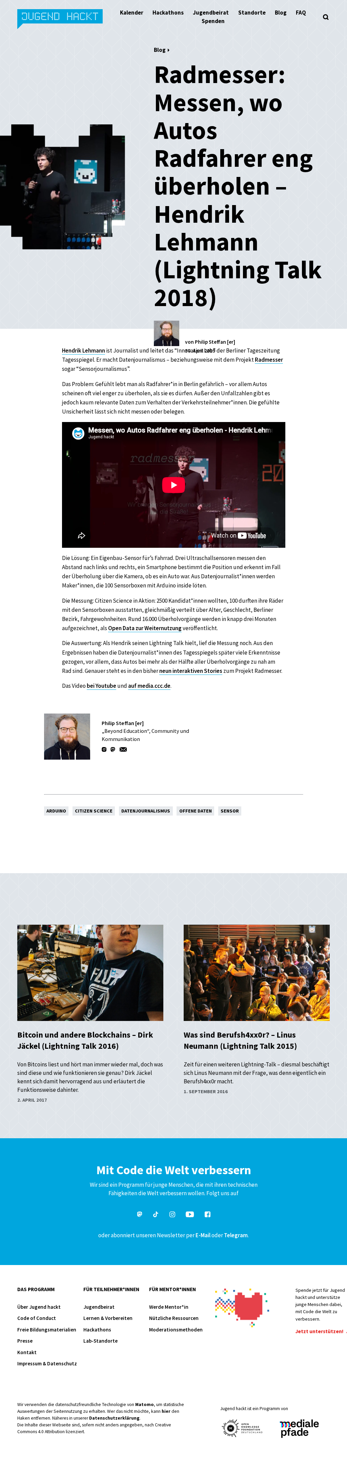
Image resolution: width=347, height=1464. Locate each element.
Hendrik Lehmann (83, 350)
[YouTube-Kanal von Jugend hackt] (190, 1215)
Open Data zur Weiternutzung (145, 628)
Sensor (230, 811)
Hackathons (168, 12)
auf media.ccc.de (149, 685)
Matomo (144, 1404)
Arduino (56, 811)
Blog (281, 12)
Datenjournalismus (145, 811)
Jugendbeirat (211, 12)
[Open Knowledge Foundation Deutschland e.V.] (242, 1428)
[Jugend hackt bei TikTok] (156, 1215)
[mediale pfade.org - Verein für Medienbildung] (299, 1429)
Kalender (131, 12)
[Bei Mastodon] (113, 749)
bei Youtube (101, 685)
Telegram (236, 1235)
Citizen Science (94, 811)
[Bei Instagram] (104, 749)
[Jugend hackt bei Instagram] (172, 1215)
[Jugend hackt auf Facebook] (207, 1215)
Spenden (213, 21)
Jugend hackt (60, 20)
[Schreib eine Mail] (123, 749)
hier (166, 1411)
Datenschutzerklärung (114, 1418)
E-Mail (203, 1235)
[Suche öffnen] (326, 17)
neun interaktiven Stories (190, 671)
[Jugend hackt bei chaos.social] (140, 1215)
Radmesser (269, 359)
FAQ (301, 12)
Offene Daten (195, 811)
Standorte (252, 12)
